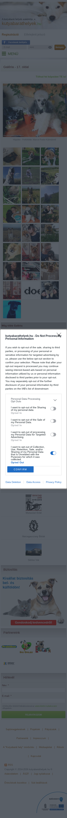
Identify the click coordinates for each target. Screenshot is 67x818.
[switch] (53, 408)
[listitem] (33, 400)
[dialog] (33, 409)
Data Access (33, 482)
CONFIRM (20, 469)
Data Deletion (13, 482)
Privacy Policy (53, 482)
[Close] (60, 336)
